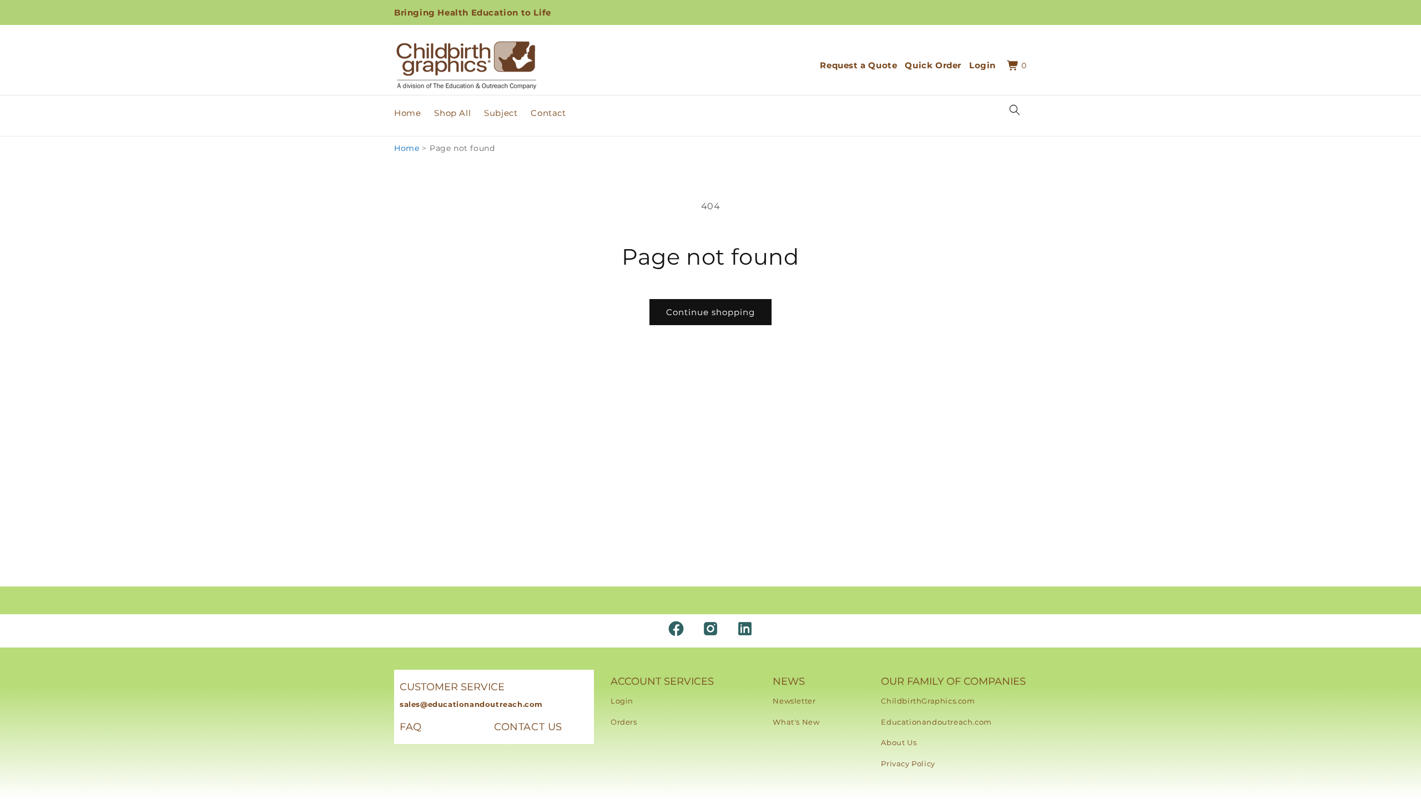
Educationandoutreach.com (936, 721)
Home (406, 148)
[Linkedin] (745, 629)
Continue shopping (710, 312)
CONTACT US (528, 727)
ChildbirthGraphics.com (928, 700)
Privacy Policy (908, 763)
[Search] (1014, 110)
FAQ (411, 727)
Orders (624, 721)
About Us (898, 742)
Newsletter (794, 700)
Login (622, 700)
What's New (796, 721)
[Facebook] (676, 629)
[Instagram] (710, 629)
